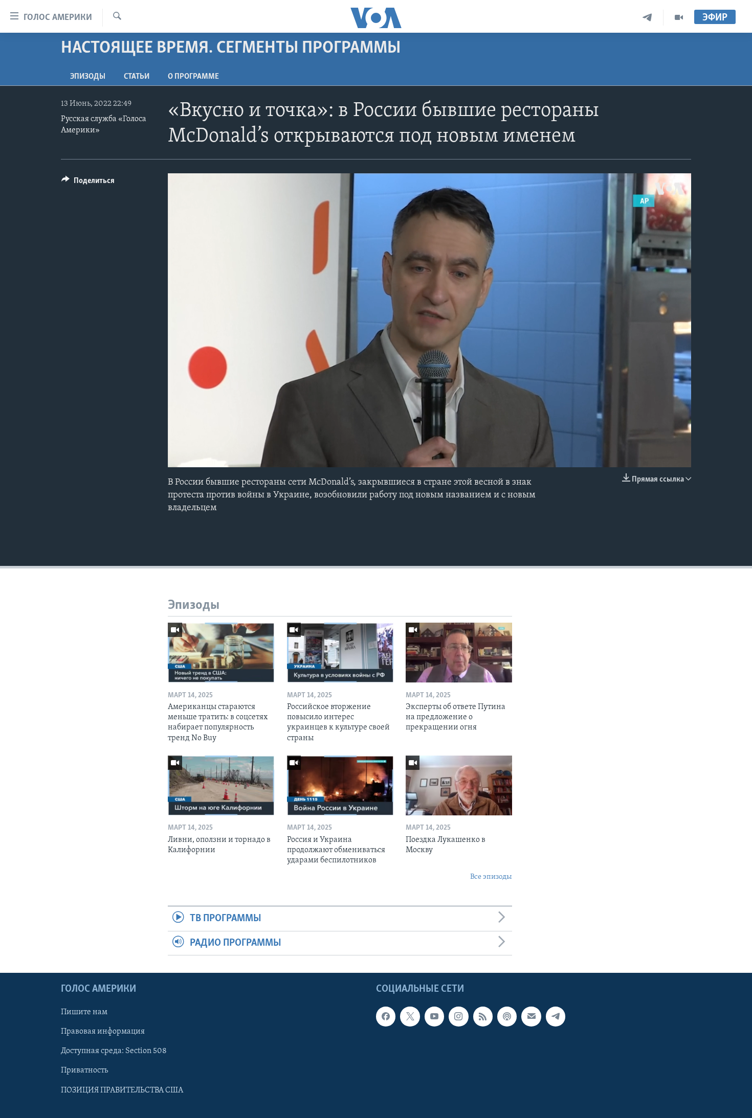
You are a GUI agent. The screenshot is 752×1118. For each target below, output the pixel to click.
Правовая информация (103, 1032)
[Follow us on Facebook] (385, 1016)
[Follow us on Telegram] (555, 1016)
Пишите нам (84, 1012)
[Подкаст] (507, 1016)
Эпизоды (87, 77)
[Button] (88, 183)
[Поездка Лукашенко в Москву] (459, 785)
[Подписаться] (531, 1016)
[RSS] (483, 1016)
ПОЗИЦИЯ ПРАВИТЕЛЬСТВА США (122, 1090)
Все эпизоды (491, 877)
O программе (193, 77)
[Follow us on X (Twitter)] (409, 1016)
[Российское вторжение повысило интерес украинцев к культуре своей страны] (340, 652)
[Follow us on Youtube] (434, 1016)
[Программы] (678, 18)
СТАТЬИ (136, 77)
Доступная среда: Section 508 (114, 1051)
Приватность (84, 1070)
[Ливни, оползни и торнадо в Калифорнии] (221, 785)
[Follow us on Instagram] (458, 1016)
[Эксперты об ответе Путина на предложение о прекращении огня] (459, 652)
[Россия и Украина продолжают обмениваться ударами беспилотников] (340, 785)
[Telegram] (647, 18)
